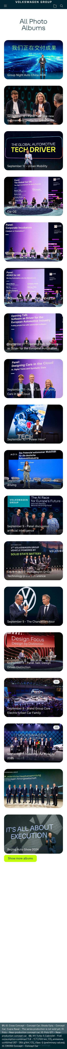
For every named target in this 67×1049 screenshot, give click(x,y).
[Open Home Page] (33, 2)
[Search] (61, 6)
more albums (20, 858)
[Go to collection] (55, 6)
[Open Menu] (6, 6)
